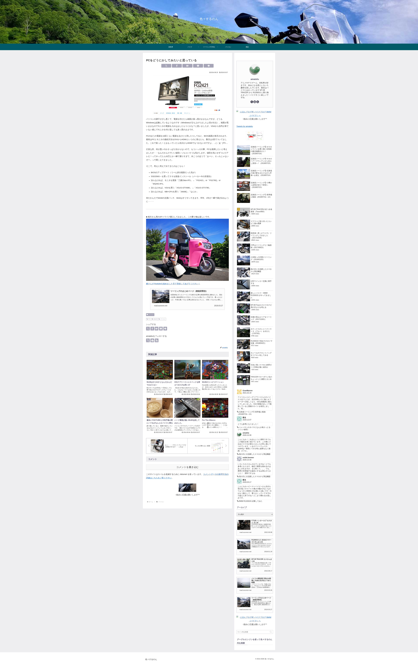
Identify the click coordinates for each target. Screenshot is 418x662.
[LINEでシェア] (209, 66)
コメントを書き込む (187, 467)
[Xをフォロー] (148, 340)
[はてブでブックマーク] (187, 66)
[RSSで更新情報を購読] (156, 340)
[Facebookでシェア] (177, 66)
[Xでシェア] (166, 66)
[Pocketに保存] (198, 66)
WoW (155, 319)
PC (149, 319)
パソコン (151, 314)
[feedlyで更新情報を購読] (254, 102)
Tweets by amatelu (244, 126)
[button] (271, 632)
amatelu (255, 79)
